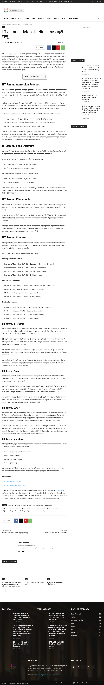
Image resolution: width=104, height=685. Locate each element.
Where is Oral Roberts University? (56, 533)
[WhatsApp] (63, 47)
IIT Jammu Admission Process (23, 505)
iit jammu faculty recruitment (11, 508)
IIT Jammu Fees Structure (27, 508)
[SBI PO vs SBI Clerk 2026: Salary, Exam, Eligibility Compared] (75, 97)
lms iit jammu (44, 511)
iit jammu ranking (8, 511)
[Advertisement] (50, 10)
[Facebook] (89, 1)
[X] (95, 1)
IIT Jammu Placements (52, 508)
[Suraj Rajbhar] (3, 42)
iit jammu (10, 505)
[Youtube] (100, 1)
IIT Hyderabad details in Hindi (14, 485)
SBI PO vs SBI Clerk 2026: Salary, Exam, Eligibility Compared (90, 97)
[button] (99, 18)
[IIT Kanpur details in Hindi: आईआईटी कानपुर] (57, 573)
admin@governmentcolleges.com (47, 675)
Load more (86, 118)
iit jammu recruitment (33, 511)
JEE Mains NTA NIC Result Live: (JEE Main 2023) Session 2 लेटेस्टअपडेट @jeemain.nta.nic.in (11, 584)
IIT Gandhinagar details (12, 481)
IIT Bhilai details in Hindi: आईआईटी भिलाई (15, 533)
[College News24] (14, 10)
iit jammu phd (40, 508)
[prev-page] (3, 591)
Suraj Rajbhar (10, 42)
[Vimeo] (98, 1)
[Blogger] (73, 667)
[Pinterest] (58, 47)
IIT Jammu (59, 490)
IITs (8, 24)
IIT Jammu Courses (38, 505)
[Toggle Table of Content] (42, 76)
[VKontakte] (93, 667)
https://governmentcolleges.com (27, 545)
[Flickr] (83, 667)
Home (4, 24)
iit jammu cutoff (49, 505)
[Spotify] (19, 551)
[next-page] (6, 591)
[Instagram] (92, 1)
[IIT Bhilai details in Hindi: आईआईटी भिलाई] (35, 573)
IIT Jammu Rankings (20, 511)
